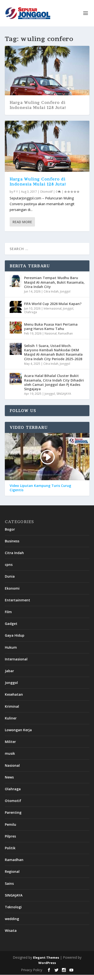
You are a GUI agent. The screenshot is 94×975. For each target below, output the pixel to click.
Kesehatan (14, 694)
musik (10, 753)
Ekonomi (12, 588)
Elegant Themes (46, 957)
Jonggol (65, 291)
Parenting (13, 812)
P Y (16, 192)
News (9, 777)
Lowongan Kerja (18, 730)
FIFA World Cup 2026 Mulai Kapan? (52, 303)
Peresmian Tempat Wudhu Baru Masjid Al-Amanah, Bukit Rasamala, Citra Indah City (54, 282)
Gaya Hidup (14, 635)
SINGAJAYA (63, 394)
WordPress (47, 963)
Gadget (11, 623)
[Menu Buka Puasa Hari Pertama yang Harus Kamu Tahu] (16, 328)
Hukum (11, 647)
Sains (9, 883)
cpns (9, 564)
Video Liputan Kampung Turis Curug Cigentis (40, 488)
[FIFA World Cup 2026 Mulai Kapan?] (16, 307)
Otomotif (46, 192)
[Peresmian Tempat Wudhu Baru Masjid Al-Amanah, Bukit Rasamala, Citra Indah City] (16, 281)
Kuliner (11, 718)
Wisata (11, 930)
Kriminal (12, 706)
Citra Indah (51, 291)
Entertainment (17, 600)
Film (8, 612)
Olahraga (30, 312)
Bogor (10, 529)
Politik (10, 848)
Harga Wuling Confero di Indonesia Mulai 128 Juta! (38, 105)
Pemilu (10, 824)
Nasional (51, 333)
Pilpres (10, 836)
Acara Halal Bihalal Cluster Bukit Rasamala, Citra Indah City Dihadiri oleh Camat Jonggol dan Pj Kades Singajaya (54, 382)
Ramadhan (65, 333)
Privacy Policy (31, 970)
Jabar (9, 671)
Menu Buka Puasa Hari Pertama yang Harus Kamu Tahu (51, 326)
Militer (10, 741)
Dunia (10, 576)
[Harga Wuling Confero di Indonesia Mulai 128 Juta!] (47, 146)
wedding (12, 918)
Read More (22, 222)
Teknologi (13, 907)
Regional (12, 871)
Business (12, 541)
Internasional (52, 308)
